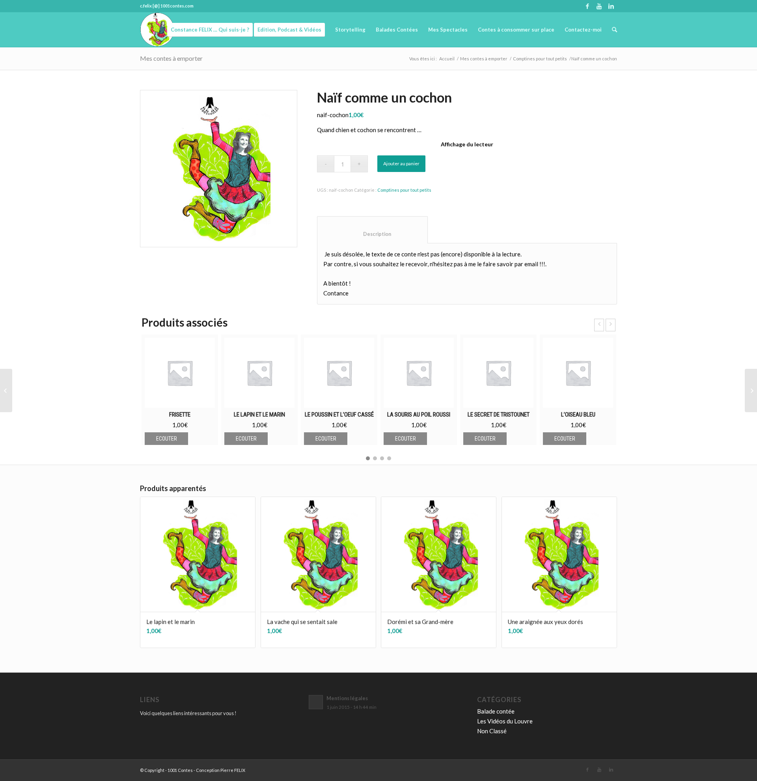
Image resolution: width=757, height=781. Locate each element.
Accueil (447, 58)
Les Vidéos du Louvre (505, 721)
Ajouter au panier (401, 163)
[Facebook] (587, 6)
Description (372, 234)
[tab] (372, 230)
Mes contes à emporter (171, 58)
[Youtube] (599, 6)
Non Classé (492, 730)
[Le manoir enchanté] (6, 390)
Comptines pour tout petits (540, 58)
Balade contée (496, 711)
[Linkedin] (611, 6)
